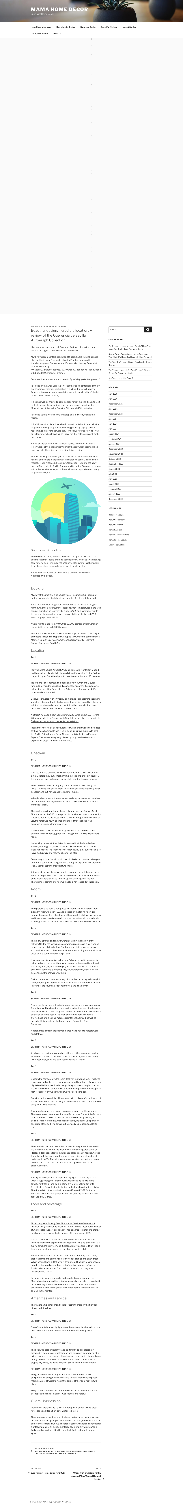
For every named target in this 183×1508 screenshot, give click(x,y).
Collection (67, 1451)
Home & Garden (129, 27)
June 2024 (113, 419)
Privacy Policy (36, 1502)
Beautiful (53, 1451)
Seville (44, 414)
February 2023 (115, 489)
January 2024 (114, 444)
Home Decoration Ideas (41, 27)
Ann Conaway (59, 326)
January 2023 (114, 494)
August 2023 (114, 469)
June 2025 (113, 409)
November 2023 (116, 454)
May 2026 (113, 394)
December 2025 (116, 404)
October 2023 (115, 459)
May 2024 (113, 424)
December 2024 (116, 414)
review (62, 1453)
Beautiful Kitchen (109, 27)
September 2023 (116, 464)
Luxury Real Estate (39, 33)
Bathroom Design (88, 27)
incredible (89, 1451)
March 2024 (114, 434)
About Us (57, 33)
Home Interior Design (65, 27)
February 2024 (115, 439)
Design (78, 1451)
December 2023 (116, 449)
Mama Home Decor (59, 9)
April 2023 (113, 479)
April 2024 (113, 429)
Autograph (41, 1451)
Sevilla (72, 1453)
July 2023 (113, 474)
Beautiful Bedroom (44, 1448)
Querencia (52, 1453)
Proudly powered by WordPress (57, 1502)
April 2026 (113, 399)
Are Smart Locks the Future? (121, 378)
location (40, 1453)
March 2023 (114, 484)
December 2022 (116, 499)
